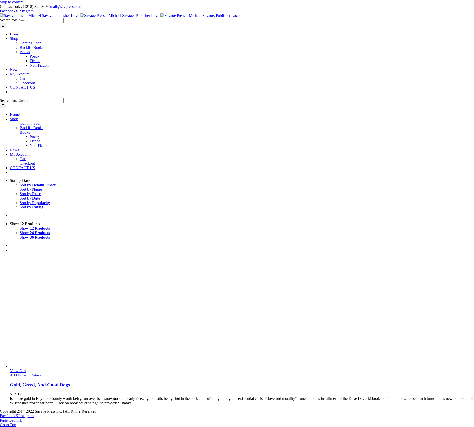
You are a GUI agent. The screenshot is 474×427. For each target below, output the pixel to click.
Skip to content (11, 2)
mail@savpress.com (65, 6)
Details (35, 375)
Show (35, 228)
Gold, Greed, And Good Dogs (40, 384)
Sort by (38, 185)
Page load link (11, 420)
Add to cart (18, 375)
